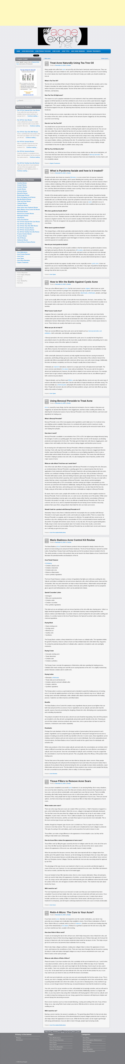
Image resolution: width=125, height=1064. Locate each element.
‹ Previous (55, 1031)
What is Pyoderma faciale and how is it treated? (76, 170)
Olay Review (20, 217)
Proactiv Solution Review (24, 234)
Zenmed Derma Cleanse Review (26, 242)
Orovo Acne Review (22, 219)
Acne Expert (23, 1062)
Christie (69, 542)
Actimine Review (22, 191)
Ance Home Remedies (78, 51)
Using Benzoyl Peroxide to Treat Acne (71, 400)
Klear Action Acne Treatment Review (27, 207)
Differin (70, 380)
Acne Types (65, 51)
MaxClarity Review (22, 211)
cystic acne (95, 263)
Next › (73, 1031)
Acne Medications (28, 51)
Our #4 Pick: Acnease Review (25, 141)
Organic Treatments (94, 51)
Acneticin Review (22, 187)
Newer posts (105, 58)
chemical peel (62, 384)
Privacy (18, 1037)
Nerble (69, 65)
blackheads (84, 293)
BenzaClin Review (22, 193)
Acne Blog (86, 1037)
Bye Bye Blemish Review (24, 199)
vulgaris (87, 288)
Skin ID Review (21, 238)
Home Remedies (88, 1049)
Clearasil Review (22, 203)
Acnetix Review (21, 189)
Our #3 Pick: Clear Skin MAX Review (27, 131)
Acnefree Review (22, 183)
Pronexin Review (22, 236)
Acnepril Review (21, 185)
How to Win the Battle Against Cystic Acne (74, 281)
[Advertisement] (62, 13)
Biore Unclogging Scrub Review (26, 197)
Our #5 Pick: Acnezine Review (25, 151)
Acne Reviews (53, 773)
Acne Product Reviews (43, 51)
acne (63, 69)
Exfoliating (49, 563)
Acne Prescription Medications (58, 532)
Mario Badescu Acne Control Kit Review (72, 540)
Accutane (80, 250)
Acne (46, 407)
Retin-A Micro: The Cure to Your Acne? (72, 912)
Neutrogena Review (22, 215)
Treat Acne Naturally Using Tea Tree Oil (72, 62)
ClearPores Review (22, 205)
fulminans (73, 177)
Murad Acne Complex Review (25, 213)
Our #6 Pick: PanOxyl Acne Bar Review (28, 163)
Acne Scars (56, 51)
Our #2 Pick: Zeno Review (24, 120)
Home (18, 51)
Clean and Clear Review (24, 201)
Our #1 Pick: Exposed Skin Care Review (28, 110)
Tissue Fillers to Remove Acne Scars (70, 781)
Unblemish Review (22, 240)
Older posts (47, 58)
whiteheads (91, 293)
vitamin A (56, 367)
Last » (78, 1031)
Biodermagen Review (23, 195)
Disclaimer (19, 1040)
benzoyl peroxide (95, 154)
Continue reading (33, 116)
